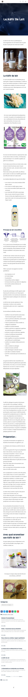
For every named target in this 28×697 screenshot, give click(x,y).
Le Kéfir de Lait (5, 658)
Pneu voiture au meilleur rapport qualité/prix (13, 638)
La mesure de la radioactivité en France (11, 648)
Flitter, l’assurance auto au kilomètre (11, 629)
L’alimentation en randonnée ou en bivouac (12, 668)
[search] (20, 1)
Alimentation (4, 614)
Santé (12, 614)
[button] (25, 1)
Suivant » (20, 676)
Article (9, 614)
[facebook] (13, 687)
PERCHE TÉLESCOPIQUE (7, 618)
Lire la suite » (3, 625)
